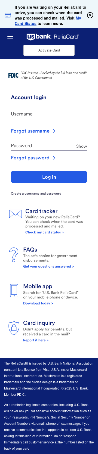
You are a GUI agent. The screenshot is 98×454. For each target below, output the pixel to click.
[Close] (90, 15)
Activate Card (49, 50)
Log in (49, 177)
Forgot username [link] (30, 131)
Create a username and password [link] (36, 193)
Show (81, 146)
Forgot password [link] (30, 157)
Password (21, 145)
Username (22, 114)
